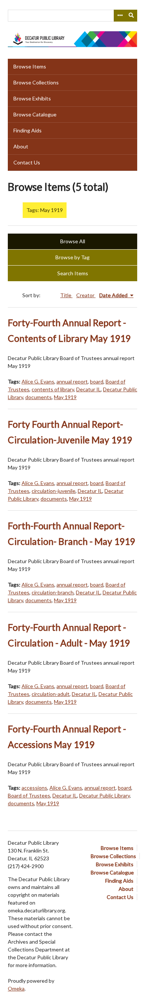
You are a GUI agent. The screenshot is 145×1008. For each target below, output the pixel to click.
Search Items (72, 273)
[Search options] (120, 16)
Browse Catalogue (35, 114)
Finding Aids (27, 130)
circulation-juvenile (53, 491)
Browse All (72, 241)
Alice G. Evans (38, 381)
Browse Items (29, 66)
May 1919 (65, 397)
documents (38, 397)
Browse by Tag (72, 257)
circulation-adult (51, 694)
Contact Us (26, 162)
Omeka (16, 988)
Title (66, 295)
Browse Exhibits (32, 98)
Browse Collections (36, 82)
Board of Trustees (29, 795)
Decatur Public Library (104, 795)
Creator (86, 295)
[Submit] (132, 16)
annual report (72, 381)
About (20, 146)
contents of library (53, 389)
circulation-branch (53, 592)
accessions (34, 787)
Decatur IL (88, 389)
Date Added (114, 295)
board (96, 381)
